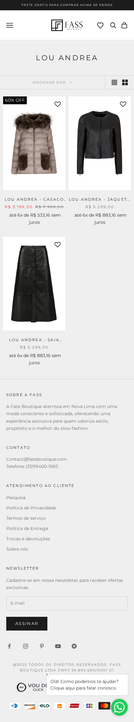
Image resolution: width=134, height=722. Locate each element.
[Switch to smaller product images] (125, 82)
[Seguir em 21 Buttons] (74, 646)
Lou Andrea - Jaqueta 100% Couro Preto (100, 200)
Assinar (26, 623)
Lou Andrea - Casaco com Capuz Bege (34, 200)
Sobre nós (17, 549)
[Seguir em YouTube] (58, 646)
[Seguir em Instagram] (25, 646)
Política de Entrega (27, 528)
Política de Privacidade (31, 508)
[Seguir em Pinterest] (42, 646)
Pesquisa (16, 497)
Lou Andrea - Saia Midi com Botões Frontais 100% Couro (34, 340)
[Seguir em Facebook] (9, 646)
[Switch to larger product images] (114, 82)
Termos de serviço (26, 518)
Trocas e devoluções (28, 539)
